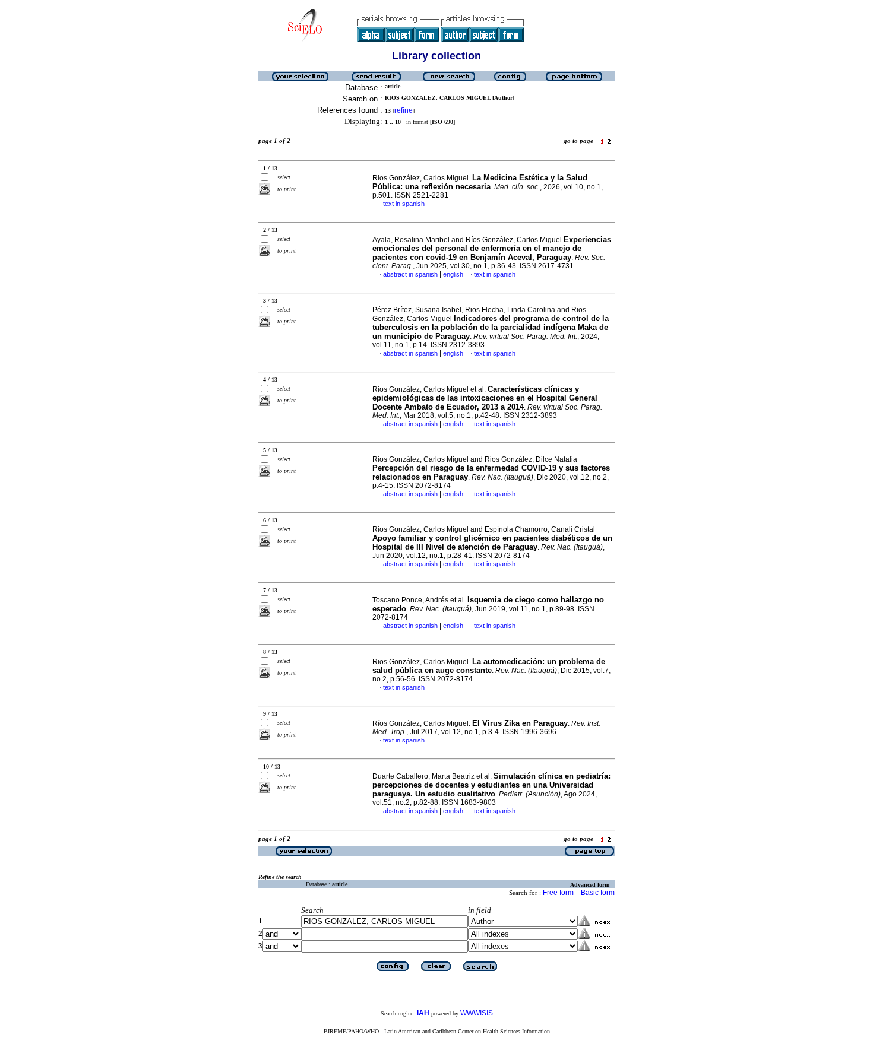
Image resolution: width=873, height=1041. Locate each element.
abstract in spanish (410, 274)
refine (403, 110)
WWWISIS (476, 1013)
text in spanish (404, 203)
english (453, 274)
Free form (558, 892)
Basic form (598, 892)
